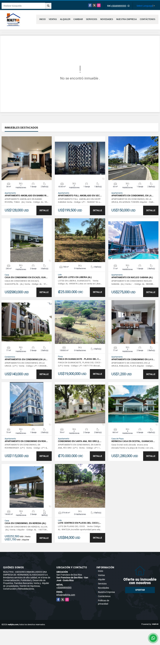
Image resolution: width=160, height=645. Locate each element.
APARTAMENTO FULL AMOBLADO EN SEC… (80, 195)
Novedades (106, 19)
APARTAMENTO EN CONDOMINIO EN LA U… (133, 359)
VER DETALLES (26, 158)
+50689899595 (118, 6)
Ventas (53, 19)
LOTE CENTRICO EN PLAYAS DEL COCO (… (79, 523)
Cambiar (78, 19)
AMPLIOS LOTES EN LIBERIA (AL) (75, 277)
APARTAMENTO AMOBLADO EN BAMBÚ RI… (26, 195)
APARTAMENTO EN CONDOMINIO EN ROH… (26, 441)
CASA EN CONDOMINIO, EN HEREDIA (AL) (25, 523)
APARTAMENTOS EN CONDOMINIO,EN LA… (26, 359)
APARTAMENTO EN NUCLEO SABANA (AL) (132, 277)
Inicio (42, 19)
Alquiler (65, 19)
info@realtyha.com (65, 594)
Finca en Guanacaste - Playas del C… (79, 359)
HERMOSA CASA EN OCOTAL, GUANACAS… (133, 441)
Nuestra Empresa (126, 19)
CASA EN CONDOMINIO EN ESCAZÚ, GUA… (26, 277)
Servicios (91, 19)
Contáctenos (147, 19)
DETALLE (44, 210)
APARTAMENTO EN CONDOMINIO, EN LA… (132, 195)
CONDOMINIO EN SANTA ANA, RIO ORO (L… (79, 441)
